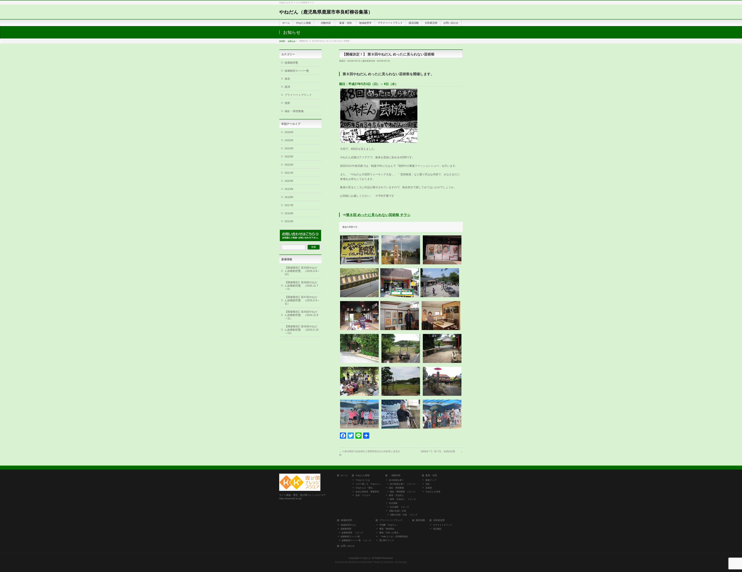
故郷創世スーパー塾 (297, 70)
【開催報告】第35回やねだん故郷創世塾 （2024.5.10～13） (302, 330)
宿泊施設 (437, 529)
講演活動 (420, 520)
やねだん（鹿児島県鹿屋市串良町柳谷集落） (326, 11)
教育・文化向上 (396, 495)
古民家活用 (439, 520)
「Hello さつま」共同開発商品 (393, 536)
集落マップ (430, 480)
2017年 (289, 205)
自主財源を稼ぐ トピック (402, 484)
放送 (287, 78)
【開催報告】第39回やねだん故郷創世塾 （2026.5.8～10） (302, 271)
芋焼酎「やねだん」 (388, 525)
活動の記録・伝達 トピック (404, 514)
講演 (287, 86)
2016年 (289, 213)
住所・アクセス (363, 495)
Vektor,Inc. (389, 562)
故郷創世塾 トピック (352, 532)
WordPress (354, 562)
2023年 (289, 156)
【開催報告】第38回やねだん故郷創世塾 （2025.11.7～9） (301, 285)
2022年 (289, 164)
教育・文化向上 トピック (403, 499)
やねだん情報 (362, 475)
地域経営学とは (348, 525)
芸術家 (428, 488)
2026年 (289, 132)
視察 (287, 103)
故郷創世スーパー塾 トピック (356, 540)
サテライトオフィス (442, 525)
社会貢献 (393, 503)
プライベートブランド (298, 94)
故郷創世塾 (291, 62)
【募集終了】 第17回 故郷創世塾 (441, 451)
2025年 (289, 140)
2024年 (289, 148)
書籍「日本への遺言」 (391, 532)
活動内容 (396, 475)
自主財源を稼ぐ (396, 480)
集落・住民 (432, 475)
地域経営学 (346, 520)
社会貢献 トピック (399, 507)
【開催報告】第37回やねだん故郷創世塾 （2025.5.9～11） (302, 300)
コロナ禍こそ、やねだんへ (368, 484)
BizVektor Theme (371, 562)
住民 (427, 484)
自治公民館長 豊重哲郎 (367, 491)
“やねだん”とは (363, 480)
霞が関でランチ (386, 540)
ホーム (344, 475)
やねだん (366, 558)
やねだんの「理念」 (365, 488)
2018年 (289, 197)
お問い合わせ (348, 546)
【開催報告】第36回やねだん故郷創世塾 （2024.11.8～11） (301, 315)
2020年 (289, 180)
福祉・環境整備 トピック (402, 491)
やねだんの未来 (432, 491)
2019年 (289, 189)
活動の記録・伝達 (397, 511)
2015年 (289, 221)
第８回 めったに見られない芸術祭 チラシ (378, 215)
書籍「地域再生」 (388, 529)
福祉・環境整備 (294, 111)
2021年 (289, 172)
